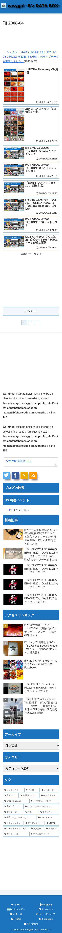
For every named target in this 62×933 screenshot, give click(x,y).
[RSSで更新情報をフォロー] (33, 475)
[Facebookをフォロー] (15, 475)
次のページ (31, 311)
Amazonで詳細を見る (19, 461)
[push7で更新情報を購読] (24, 475)
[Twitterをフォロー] (6, 475)
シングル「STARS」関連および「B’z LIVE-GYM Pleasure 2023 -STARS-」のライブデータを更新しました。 (31, 57)
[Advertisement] (31, 37)
